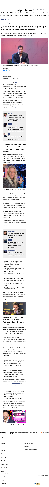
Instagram (3, 483)
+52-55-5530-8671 (28, 443)
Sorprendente (4, 464)
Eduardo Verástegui (6, 23)
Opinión (23, 12)
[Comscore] (45, 432)
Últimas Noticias (6, 12)
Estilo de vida (29, 12)
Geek (2, 471)
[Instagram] (5, 433)
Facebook (3, 476)
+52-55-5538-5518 (28, 440)
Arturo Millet (39, 15)
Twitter (2, 480)
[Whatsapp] (9, 70)
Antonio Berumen (16, 383)
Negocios (40, 12)
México (12, 12)
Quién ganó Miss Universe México (9, 15)
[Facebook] (4, 70)
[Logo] (24, 10)
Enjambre (31, 15)
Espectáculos (4, 467)
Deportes (35, 12)
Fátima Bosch (23, 15)
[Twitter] (6, 70)
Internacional (17, 12)
